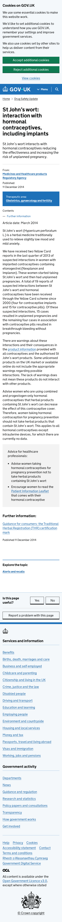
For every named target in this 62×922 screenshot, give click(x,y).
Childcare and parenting (20, 673)
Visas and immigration (18, 749)
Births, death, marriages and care (26, 659)
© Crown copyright (31, 913)
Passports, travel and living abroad (27, 742)
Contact (45, 848)
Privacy (18, 843)
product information (22, 349)
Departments (12, 778)
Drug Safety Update (26, 98)
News (7, 785)
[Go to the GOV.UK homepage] (16, 89)
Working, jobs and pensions (22, 755)
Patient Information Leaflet (30, 491)
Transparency (12, 812)
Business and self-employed (22, 666)
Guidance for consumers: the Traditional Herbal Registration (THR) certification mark (31, 528)
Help (6, 843)
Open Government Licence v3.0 (25, 881)
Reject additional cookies (31, 70)
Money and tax (13, 735)
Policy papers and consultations (25, 806)
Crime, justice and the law (21, 687)
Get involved (11, 826)
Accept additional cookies (31, 60)
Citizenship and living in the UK (24, 680)
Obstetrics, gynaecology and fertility (29, 200)
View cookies (31, 78)
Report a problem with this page (31, 615)
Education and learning (19, 707)
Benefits (8, 652)
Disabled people (14, 694)
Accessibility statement (19, 848)
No (54, 600)
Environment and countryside (23, 721)
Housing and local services (21, 728)
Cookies (32, 843)
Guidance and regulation (20, 792)
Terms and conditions (17, 853)
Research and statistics (19, 799)
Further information (19, 216)
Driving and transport (18, 700)
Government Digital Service (22, 863)
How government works (19, 819)
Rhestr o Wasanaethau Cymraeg (25, 858)
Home (6, 98)
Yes (39, 600)
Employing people (15, 714)
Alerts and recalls (14, 571)
